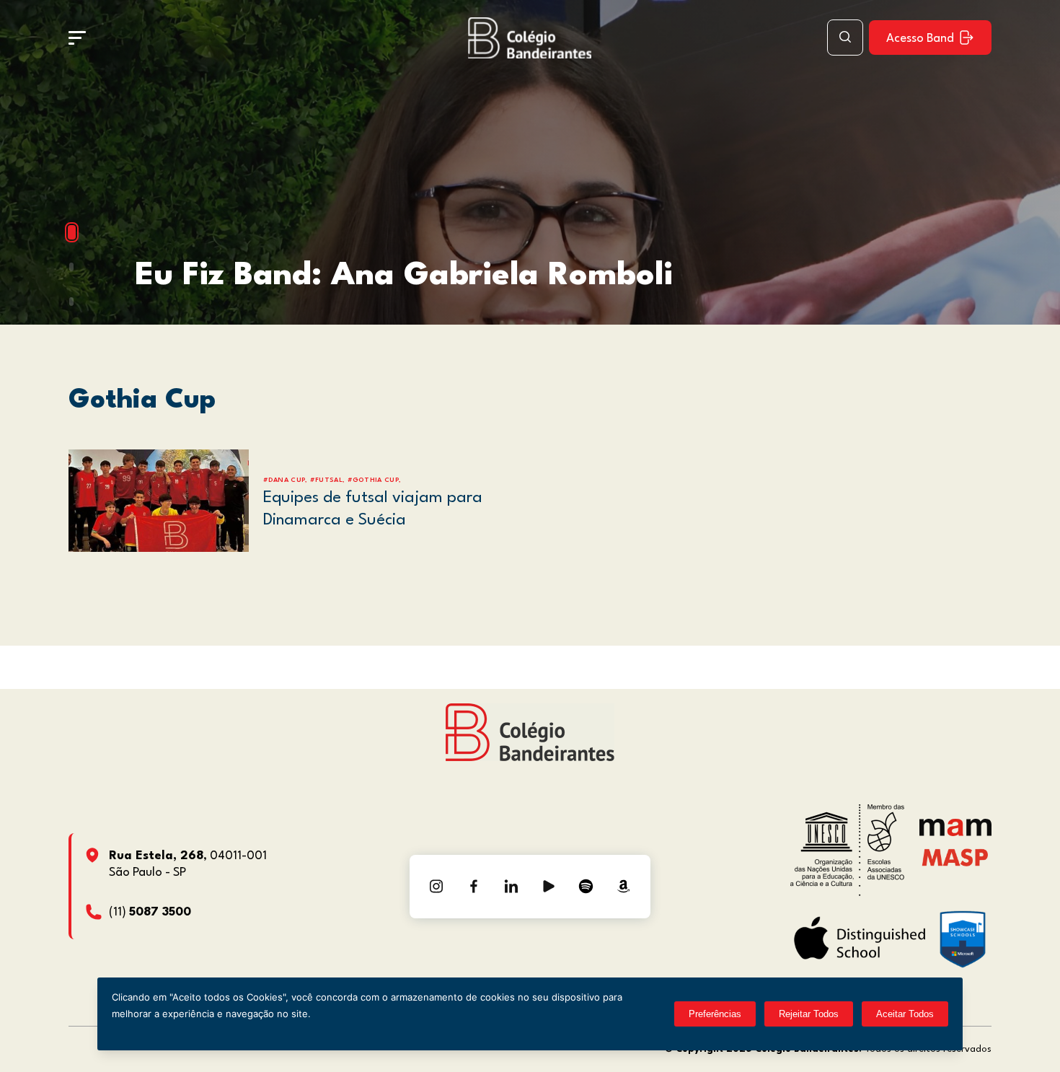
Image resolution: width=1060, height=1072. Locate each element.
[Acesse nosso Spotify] (586, 886)
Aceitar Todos (905, 1014)
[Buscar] (845, 37)
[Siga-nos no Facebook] (473, 886)
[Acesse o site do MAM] (955, 833)
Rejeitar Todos (809, 1014)
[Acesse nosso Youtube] (548, 886)
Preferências (715, 1014)
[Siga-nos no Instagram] (436, 886)
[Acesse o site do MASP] (955, 857)
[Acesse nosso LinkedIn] (511, 886)
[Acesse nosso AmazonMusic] (623, 886)
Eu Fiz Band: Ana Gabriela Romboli (404, 276)
